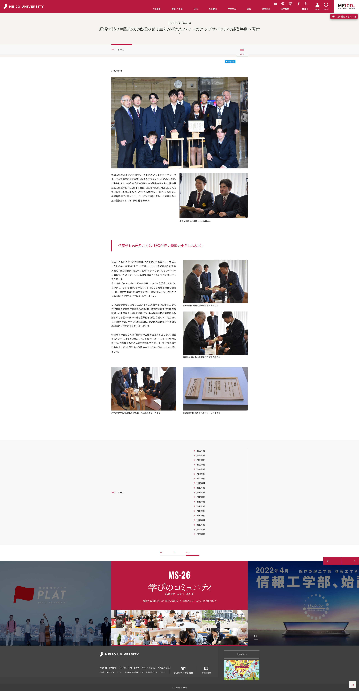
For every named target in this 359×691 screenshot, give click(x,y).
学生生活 (232, 9)
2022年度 (201, 469)
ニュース (119, 49)
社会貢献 (213, 9)
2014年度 (201, 506)
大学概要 (285, 9)
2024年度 (201, 460)
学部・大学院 (177, 9)
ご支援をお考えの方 (345, 16)
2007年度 (201, 534)
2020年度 (201, 478)
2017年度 (201, 492)
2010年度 (201, 524)
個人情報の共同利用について (134, 672)
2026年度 (201, 450)
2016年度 (201, 497)
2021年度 (201, 473)
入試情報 (156, 9)
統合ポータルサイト (106, 672)
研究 (196, 9)
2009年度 (201, 529)
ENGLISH (163, 672)
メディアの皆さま (148, 667)
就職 (249, 9)
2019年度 (201, 483)
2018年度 (201, 487)
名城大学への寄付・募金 (183, 672)
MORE (305, 9)
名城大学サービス (151, 672)
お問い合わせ (133, 667)
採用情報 (112, 667)
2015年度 (201, 501)
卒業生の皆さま (164, 667)
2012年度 (201, 515)
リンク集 (122, 667)
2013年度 (201, 510)
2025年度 (201, 455)
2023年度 (201, 464)
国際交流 (266, 9)
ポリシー (119, 672)
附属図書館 (206, 672)
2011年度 (201, 520)
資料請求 (240, 654)
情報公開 (103, 667)
